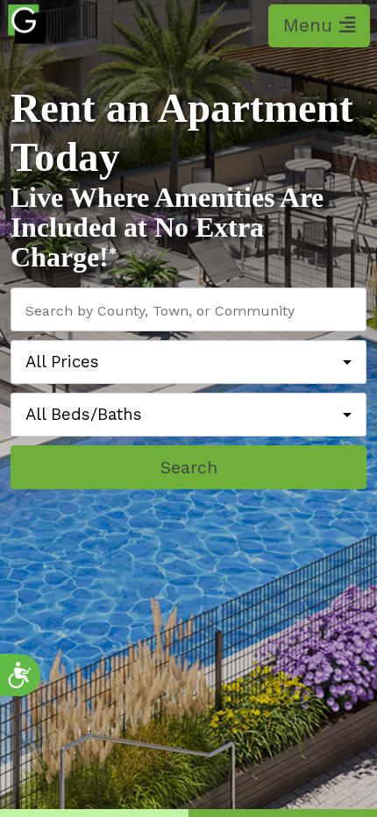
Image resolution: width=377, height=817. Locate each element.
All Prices (62, 362)
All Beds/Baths (83, 414)
